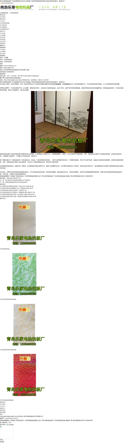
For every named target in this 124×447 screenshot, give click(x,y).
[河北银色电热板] (24, 223)
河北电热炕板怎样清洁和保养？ (9, 190)
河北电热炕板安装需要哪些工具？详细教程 (13, 188)
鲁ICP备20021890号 (11, 418)
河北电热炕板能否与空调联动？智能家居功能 (13, 192)
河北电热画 (3, 27)
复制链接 (20, 416)
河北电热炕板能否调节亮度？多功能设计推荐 (13, 194)
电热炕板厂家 (17, 178)
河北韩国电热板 (4, 23)
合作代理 (2, 41)
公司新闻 (2, 35)
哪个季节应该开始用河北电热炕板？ (29, 76)
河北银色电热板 (4, 249)
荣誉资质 (2, 19)
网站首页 (2, 15)
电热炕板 (23, 1)
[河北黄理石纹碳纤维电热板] (24, 324)
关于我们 (2, 17)
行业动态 (2, 33)
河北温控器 (3, 25)
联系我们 (2, 43)
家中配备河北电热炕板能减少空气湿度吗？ (18, 180)
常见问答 (2, 37)
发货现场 (2, 39)
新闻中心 (2, 31)
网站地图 (2, 412)
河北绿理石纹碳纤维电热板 (8, 299)
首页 (8, 76)
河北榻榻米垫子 (4, 29)
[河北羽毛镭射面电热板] (24, 375)
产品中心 (2, 21)
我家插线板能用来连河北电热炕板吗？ (16, 182)
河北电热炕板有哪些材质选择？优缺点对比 (13, 186)
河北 (10, 422)
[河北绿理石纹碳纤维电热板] (24, 274)
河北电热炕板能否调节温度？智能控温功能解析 (14, 196)
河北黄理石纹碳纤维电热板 (8, 350)
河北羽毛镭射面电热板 (7, 400)
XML (1, 414)
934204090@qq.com (9, 66)
